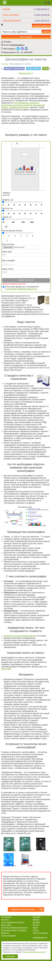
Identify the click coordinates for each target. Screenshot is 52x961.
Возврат (36, 920)
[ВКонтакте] (26, 48)
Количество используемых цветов (20, 636)
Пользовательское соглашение (14, 930)
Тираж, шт (7, 217)
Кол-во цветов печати (12, 231)
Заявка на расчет (26, 280)
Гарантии (37, 917)
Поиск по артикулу (40, 933)
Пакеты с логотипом (14, 68)
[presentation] (2, 68)
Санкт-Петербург (11, 15)
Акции (35, 927)
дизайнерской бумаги (19, 107)
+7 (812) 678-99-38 (41, 15)
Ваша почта (8, 269)
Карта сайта (6, 925)
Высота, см (7, 208)
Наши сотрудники (8, 935)
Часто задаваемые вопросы (12, 922)
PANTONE (6, 669)
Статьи (35, 930)
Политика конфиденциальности (14, 927)
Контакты (5, 920)
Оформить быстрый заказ (23, 909)
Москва (6, 9)
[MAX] (22, 48)
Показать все (25, 73)
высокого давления (22, 105)
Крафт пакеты (33, 68)
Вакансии (5, 933)
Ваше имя (7, 252)
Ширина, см (7, 200)
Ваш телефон (9, 260)
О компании (6, 917)
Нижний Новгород (12, 20)
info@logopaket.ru (17, 45)
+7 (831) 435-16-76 (41, 20)
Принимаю (10, 956)
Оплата (36, 925)
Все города (26, 37)
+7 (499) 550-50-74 (41, 9)
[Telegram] (18, 48)
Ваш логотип (8, 244)
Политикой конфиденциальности (21, 289)
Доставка (36, 922)
